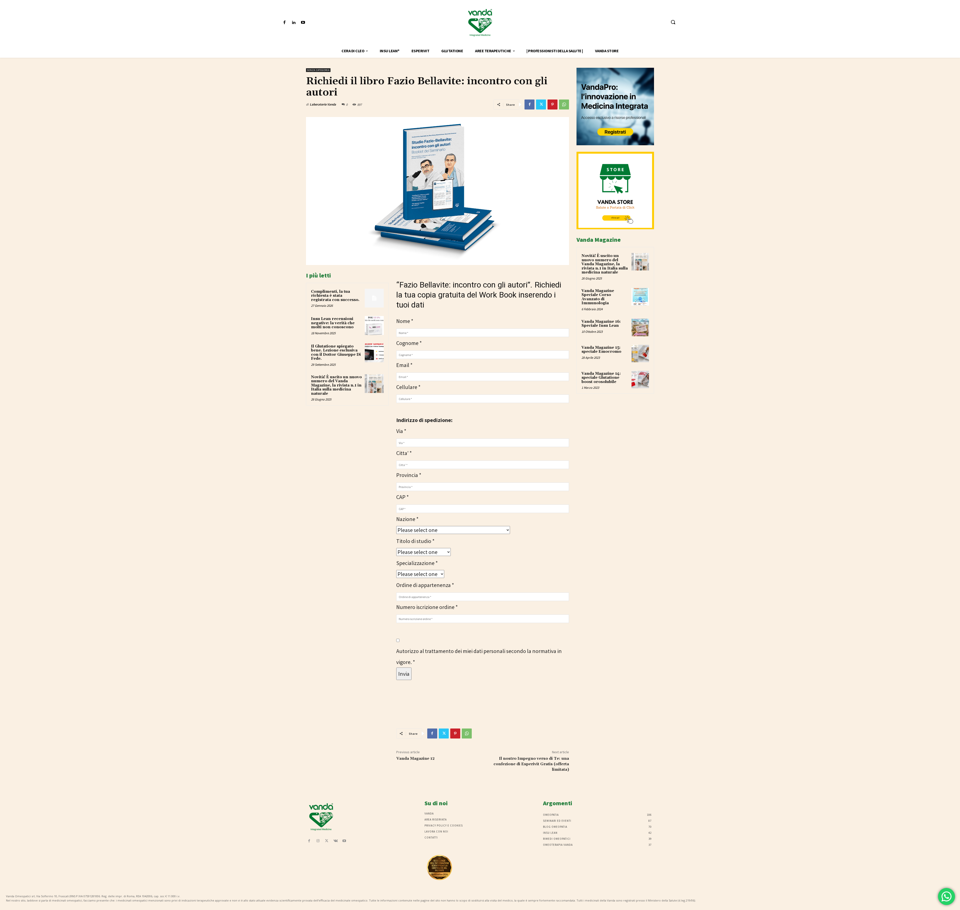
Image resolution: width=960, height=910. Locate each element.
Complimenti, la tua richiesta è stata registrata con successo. (335, 295)
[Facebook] (284, 22)
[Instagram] (318, 841)
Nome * (404, 321)
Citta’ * (404, 453)
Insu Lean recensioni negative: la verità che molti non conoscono (332, 323)
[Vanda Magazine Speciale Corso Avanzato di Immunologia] (640, 297)
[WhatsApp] (564, 105)
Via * (401, 431)
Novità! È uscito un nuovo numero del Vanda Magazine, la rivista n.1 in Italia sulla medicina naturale (336, 385)
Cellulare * (408, 387)
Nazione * (407, 519)
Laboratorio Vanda (323, 104)
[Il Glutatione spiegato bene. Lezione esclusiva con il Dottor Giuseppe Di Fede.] (374, 353)
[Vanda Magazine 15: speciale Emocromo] (640, 353)
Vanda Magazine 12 (415, 758)
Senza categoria (318, 70)
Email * (404, 365)
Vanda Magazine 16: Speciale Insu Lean (601, 323)
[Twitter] (541, 105)
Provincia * (408, 475)
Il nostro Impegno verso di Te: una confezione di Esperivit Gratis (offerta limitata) (531, 764)
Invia (404, 673)
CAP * (402, 497)
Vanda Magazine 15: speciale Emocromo (601, 349)
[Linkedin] (293, 22)
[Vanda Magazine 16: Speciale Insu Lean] (640, 327)
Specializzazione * (417, 563)
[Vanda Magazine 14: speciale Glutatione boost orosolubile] (640, 379)
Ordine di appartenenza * (425, 585)
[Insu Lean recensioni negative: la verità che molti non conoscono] (374, 325)
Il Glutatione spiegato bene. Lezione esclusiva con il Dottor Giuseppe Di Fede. (336, 352)
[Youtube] (303, 22)
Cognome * (409, 343)
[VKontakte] (335, 841)
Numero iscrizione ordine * (427, 607)
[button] (673, 22)
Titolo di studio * (415, 541)
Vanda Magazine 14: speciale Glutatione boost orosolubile (601, 377)
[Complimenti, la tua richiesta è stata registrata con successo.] (374, 298)
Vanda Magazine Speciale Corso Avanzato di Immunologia (598, 297)
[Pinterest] (553, 105)
